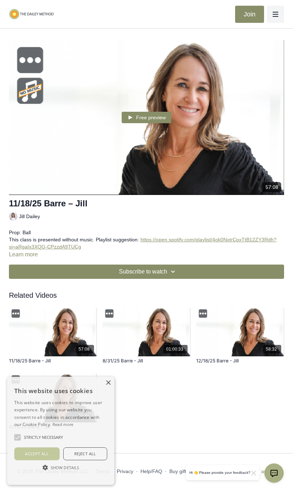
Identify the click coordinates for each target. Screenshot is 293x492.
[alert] (60, 431)
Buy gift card (183, 471)
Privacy (125, 471)
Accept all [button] (37, 453)
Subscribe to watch (143, 271)
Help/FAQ (151, 471)
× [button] (108, 383)
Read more (63, 424)
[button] (60, 467)
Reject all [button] (85, 453)
